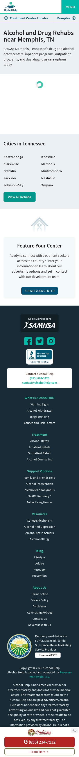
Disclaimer (39, 606)
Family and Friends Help (39, 478)
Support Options (39, 471)
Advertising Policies (39, 612)
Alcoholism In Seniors (39, 533)
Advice (39, 563)
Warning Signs (40, 404)
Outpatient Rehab (39, 453)
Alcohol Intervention (39, 484)
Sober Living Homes (39, 502)
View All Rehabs (19, 197)
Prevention (39, 576)
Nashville (48, 178)
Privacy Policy (39, 600)
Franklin (10, 171)
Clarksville (11, 164)
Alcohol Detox (39, 441)
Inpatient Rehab (39, 447)
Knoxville (48, 157)
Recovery (40, 570)
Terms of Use (39, 594)
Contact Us (39, 619)
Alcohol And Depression (39, 527)
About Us (39, 587)
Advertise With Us (39, 625)
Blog (39, 550)
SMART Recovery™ (39, 496)
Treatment (39, 434)
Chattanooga (13, 157)
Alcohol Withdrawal (39, 410)
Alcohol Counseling (39, 459)
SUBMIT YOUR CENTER (39, 291)
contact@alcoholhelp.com (39, 383)
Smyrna (47, 185)
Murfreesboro (51, 171)
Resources (39, 514)
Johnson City (13, 185)
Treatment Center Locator (29, 18)
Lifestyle (39, 557)
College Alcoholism (39, 520)
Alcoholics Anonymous (40, 490)
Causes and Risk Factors (39, 423)
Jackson (10, 178)
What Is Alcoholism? (39, 398)
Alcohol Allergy (40, 539)
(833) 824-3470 (39, 378)
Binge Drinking (39, 417)
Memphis (63, 18)
